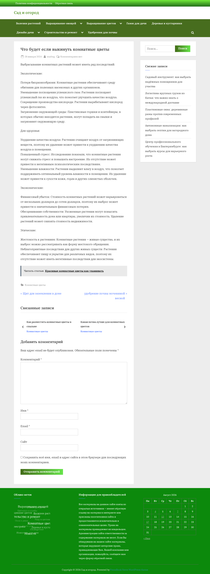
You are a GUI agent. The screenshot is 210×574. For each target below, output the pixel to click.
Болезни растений (28, 23)
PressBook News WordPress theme (129, 569)
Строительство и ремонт (60, 32)
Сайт (24, 442)
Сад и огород (26, 12)
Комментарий (31, 359)
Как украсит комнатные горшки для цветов (104, 324)
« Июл (147, 538)
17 (147, 521)
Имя (24, 410)
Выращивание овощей (61, 23)
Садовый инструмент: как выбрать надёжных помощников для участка (168, 81)
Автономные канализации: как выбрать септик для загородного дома (167, 130)
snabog (51, 56)
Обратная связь (64, 3)
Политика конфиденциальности (33, 3)
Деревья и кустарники (167, 23)
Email (25, 426)
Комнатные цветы (35, 284)
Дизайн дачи (25, 32)
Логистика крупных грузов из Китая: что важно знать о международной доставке (165, 97)
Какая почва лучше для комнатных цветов (50, 324)
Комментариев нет (71, 57)
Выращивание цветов (101, 23)
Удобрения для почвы (102, 32)
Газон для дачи (136, 23)
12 (162, 516)
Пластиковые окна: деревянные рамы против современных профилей (166, 114)
